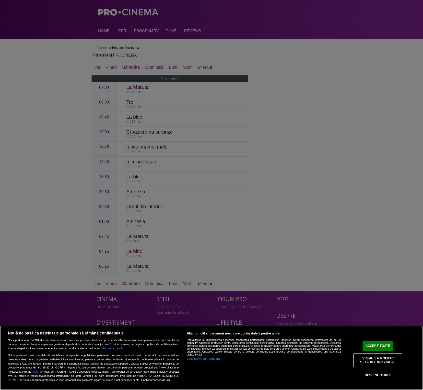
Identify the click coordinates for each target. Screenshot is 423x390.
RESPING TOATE (378, 375)
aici (34, 371)
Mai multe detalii (112, 348)
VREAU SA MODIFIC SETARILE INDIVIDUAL (377, 360)
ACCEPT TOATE (377, 346)
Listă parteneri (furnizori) (203, 358)
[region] (211, 358)
